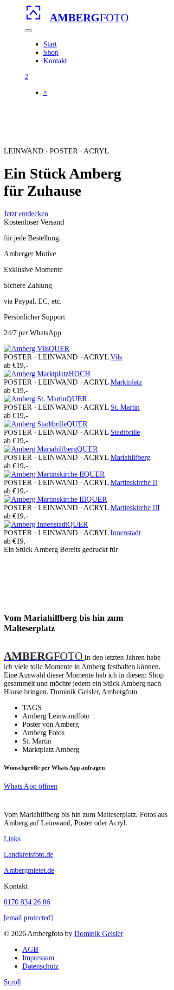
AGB (30, 949)
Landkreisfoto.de (28, 854)
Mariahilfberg (130, 457)
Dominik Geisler (98, 933)
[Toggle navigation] (28, 30)
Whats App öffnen (31, 786)
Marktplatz (126, 382)
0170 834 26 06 (27, 902)
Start (50, 44)
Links (12, 839)
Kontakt (55, 61)
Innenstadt (125, 533)
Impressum (38, 958)
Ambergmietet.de (29, 870)
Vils (116, 357)
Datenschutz (40, 966)
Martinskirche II (133, 482)
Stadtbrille (125, 432)
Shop (50, 52)
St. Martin (125, 407)
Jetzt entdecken (26, 214)
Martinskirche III (135, 508)
